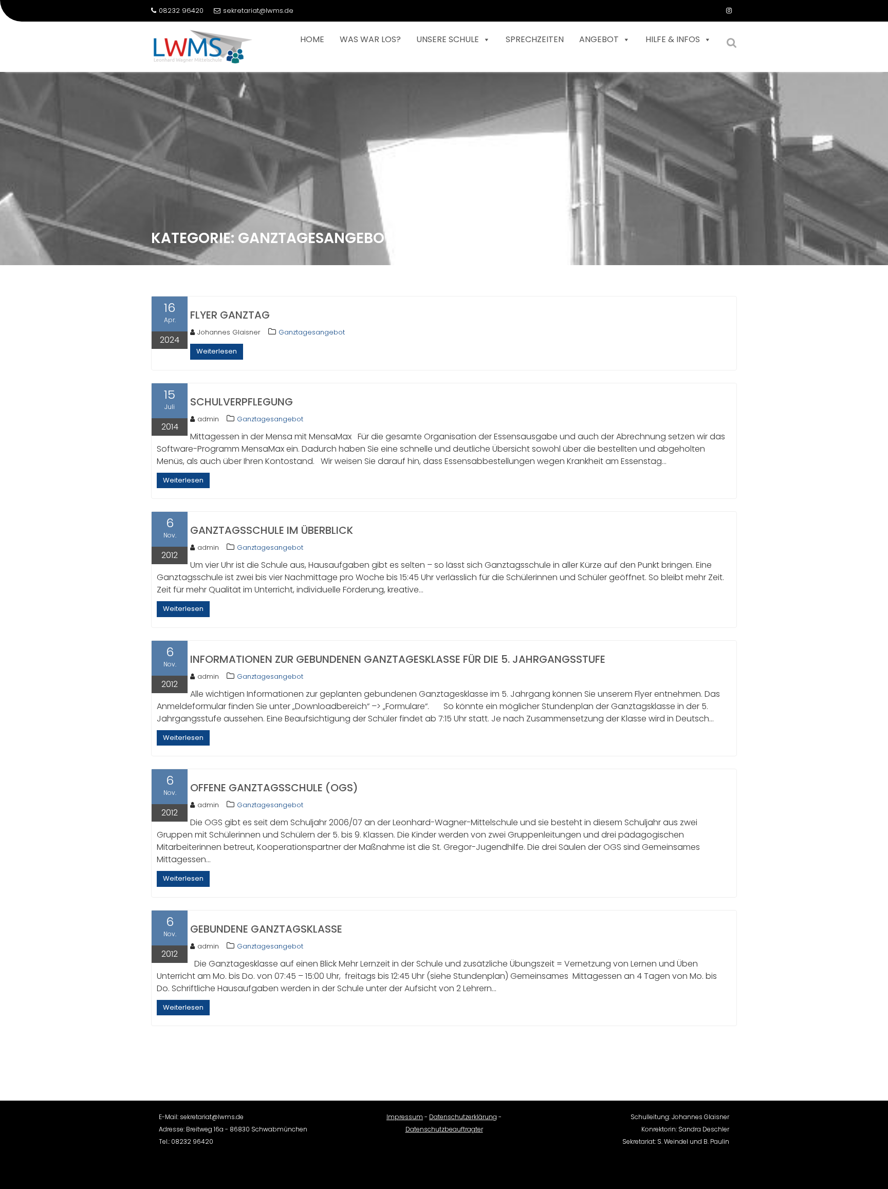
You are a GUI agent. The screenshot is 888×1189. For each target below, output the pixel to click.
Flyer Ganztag (230, 315)
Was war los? (370, 39)
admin (208, 419)
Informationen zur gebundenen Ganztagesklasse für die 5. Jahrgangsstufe (397, 659)
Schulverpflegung (241, 402)
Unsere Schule (447, 39)
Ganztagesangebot (312, 332)
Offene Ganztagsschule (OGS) (274, 788)
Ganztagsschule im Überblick (271, 530)
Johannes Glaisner (229, 332)
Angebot (599, 39)
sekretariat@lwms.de (258, 10)
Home (312, 39)
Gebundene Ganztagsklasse (266, 929)
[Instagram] (728, 11)
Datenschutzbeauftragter (444, 1129)
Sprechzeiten (535, 39)
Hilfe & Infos (672, 39)
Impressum (404, 1116)
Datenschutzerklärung (463, 1116)
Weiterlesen (216, 351)
